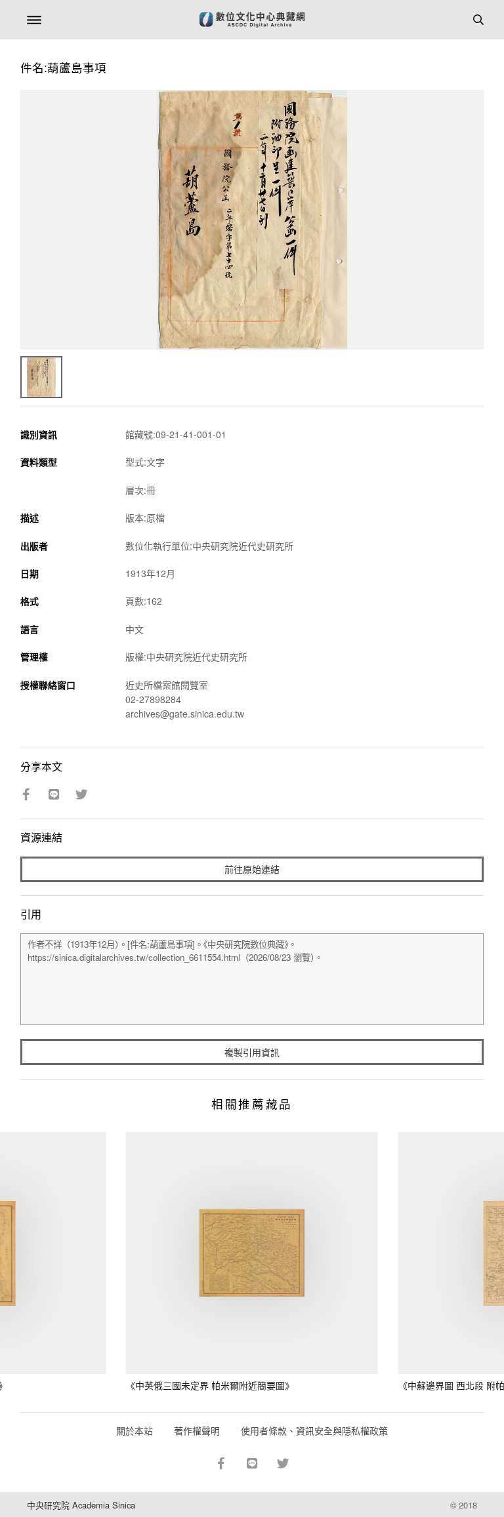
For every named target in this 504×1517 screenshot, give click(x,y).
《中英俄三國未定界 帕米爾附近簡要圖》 (210, 1385)
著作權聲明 (197, 1430)
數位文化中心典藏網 (252, 20)
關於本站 (134, 1430)
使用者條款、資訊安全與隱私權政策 (314, 1430)
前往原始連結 (252, 869)
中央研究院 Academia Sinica (81, 1505)
